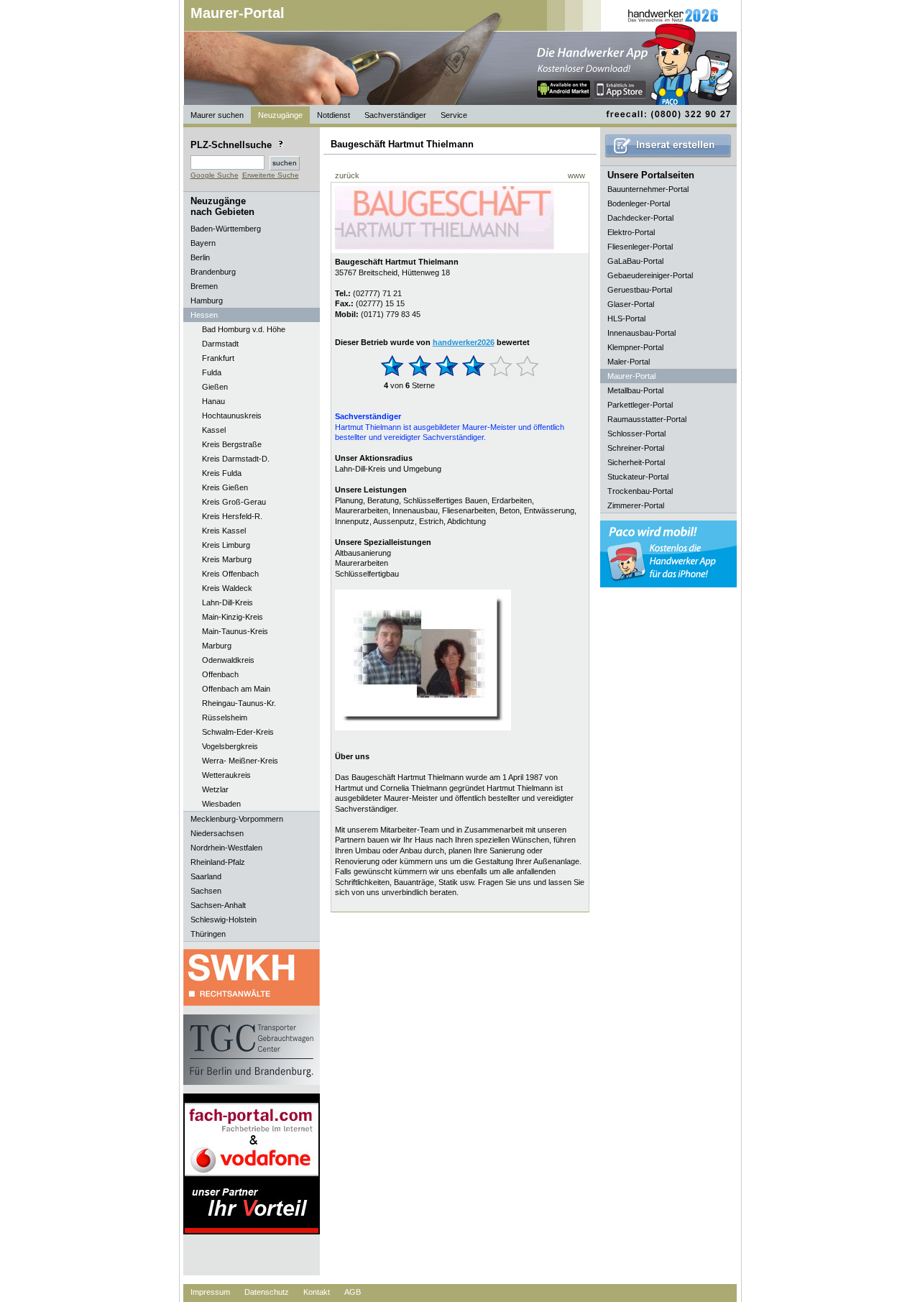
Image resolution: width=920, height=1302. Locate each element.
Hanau (213, 401)
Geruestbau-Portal (639, 289)
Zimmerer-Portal (635, 505)
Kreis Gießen (225, 487)
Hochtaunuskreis (232, 415)
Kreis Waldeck (227, 588)
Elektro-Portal (631, 232)
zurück (347, 175)
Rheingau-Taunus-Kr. (239, 703)
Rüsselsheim (224, 717)
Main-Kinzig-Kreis (232, 617)
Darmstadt (220, 343)
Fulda (211, 372)
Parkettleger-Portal (640, 404)
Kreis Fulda (222, 473)
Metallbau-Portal (635, 390)
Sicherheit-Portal (636, 462)
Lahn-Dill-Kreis (227, 602)
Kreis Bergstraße (232, 444)
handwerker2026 (463, 342)
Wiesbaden (221, 803)
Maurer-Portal (237, 13)
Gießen (215, 386)
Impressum (210, 1292)
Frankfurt (218, 358)
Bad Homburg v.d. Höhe (243, 329)
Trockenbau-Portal (640, 491)
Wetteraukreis (226, 775)
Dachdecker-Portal (640, 218)
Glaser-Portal (630, 304)
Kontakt (316, 1292)
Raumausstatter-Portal (646, 419)
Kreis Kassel (224, 530)
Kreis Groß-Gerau (234, 502)
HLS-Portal (626, 318)
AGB (352, 1292)
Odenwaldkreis (228, 660)
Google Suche (214, 175)
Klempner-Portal (635, 347)
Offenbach (220, 674)
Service (454, 115)
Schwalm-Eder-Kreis (238, 732)
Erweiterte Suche (270, 175)
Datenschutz (266, 1292)
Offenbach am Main (236, 688)
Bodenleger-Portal (638, 203)
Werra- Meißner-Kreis (240, 760)
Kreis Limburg (226, 545)
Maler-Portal (628, 361)
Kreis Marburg (227, 559)
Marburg (216, 645)
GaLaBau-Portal (635, 261)
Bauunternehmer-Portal (648, 189)
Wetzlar (215, 789)
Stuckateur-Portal (637, 476)
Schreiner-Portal (635, 448)
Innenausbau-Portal (641, 333)
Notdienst (333, 115)
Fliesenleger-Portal (640, 246)
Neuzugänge (280, 115)
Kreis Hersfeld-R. (232, 516)
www (576, 175)
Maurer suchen (217, 115)
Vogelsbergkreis (230, 746)
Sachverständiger (395, 115)
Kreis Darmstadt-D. (236, 458)
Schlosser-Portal (636, 433)
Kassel (214, 430)
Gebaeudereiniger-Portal (650, 275)
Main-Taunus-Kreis (235, 631)
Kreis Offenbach (230, 573)
